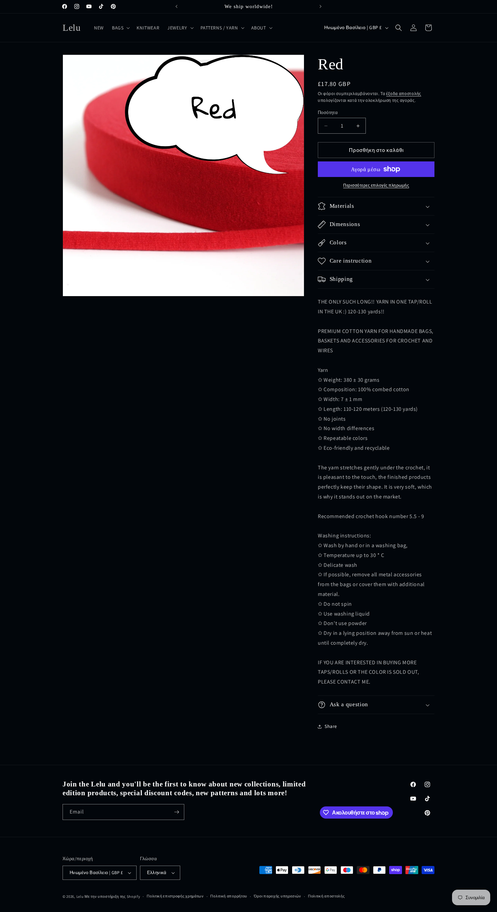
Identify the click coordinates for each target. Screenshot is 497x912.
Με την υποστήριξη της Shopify (112, 896)
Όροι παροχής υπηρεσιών (277, 896)
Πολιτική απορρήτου (228, 896)
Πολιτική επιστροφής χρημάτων (175, 896)
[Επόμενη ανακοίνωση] (320, 6)
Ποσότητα (328, 112)
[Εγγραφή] (176, 812)
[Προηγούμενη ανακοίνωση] (176, 6)
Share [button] (331, 726)
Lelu (80, 896)
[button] (120, 28)
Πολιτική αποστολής (326, 896)
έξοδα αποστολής (403, 93)
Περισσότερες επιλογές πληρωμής (376, 185)
